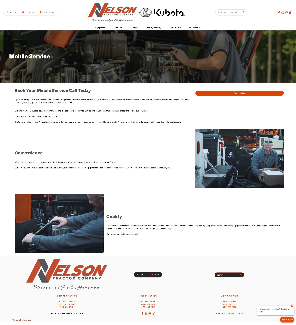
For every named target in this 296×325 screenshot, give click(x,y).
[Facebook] (279, 12)
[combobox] (231, 12)
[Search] (241, 275)
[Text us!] (287, 320)
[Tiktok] (290, 12)
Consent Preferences (21, 320)
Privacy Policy (221, 313)
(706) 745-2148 (66, 307)
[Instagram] (282, 12)
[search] (244, 12)
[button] (11, 12)
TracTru (76, 313)
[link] (47, 12)
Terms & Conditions (235, 313)
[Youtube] (286, 12)
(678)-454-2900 (148, 307)
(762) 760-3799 (229, 307)
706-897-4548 (239, 93)
